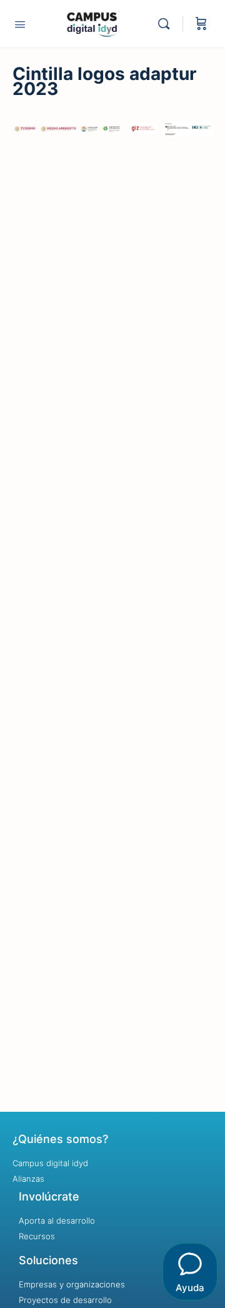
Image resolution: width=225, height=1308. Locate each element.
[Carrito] (201, 23)
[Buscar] (167, 23)
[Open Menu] (20, 24)
